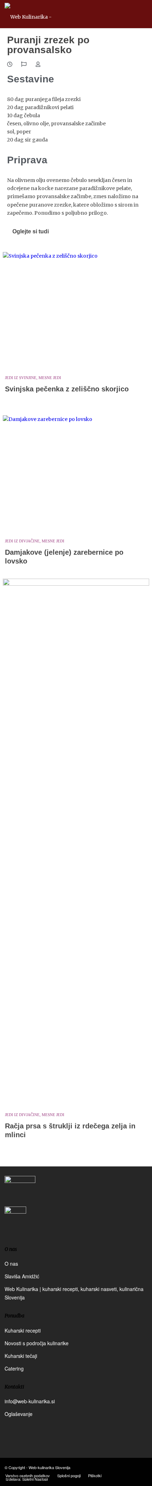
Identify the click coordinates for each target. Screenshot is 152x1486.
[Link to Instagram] (131, 1467)
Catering (14, 1368)
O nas (11, 1263)
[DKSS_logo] (20, 1190)
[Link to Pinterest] (142, 1467)
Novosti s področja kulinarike (37, 1343)
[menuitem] (27, 1475)
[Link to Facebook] (121, 1467)
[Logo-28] (62, 14)
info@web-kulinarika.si (30, 1401)
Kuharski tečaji (21, 1355)
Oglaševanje (19, 1413)
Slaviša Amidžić (22, 1276)
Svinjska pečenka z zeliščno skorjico (67, 389)
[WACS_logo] (15, 1222)
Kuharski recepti (23, 1330)
